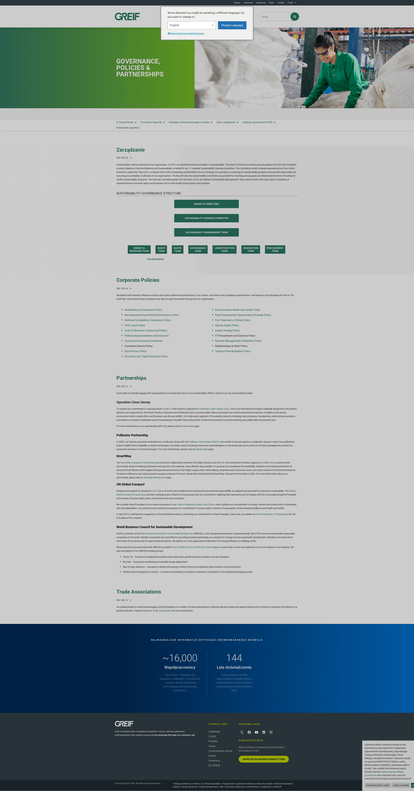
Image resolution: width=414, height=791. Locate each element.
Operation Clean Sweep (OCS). (215, 409)
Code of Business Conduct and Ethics (146, 330)
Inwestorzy (248, 3)
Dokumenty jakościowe (235, 787)
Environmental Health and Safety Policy (237, 309)
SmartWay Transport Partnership (137, 462)
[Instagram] (271, 732)
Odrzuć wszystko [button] (401, 785)
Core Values (158, 491)
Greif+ (271, 3)
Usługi (212, 746)
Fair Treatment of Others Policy (233, 320)
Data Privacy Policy (136, 351)
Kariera (237, 3)
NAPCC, (216, 442)
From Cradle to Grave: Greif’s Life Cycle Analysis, (196, 547)
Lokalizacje (261, 3)
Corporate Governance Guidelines (144, 340)
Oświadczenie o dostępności (259, 787)
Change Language (232, 25)
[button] (127, 122)
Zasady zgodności (190, 787)
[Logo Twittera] (242, 732)
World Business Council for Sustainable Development (167, 533)
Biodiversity (202, 449)
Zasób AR (277, 787)
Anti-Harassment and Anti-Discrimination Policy (152, 315)
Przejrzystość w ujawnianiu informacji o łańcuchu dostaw (247, 784)
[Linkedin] (264, 732)
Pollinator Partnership (200, 442)
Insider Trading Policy (227, 330)
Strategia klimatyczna (155, 477)
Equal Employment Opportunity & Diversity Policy (243, 315)
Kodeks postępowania (208, 787)
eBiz (221, 787)
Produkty (213, 741)
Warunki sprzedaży (212, 784)
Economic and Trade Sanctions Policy (146, 356)
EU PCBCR (214, 765)
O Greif (212, 736)
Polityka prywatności (182, 784)
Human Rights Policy (227, 325)
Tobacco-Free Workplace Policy (233, 351)
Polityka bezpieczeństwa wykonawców (147, 335)
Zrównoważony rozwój (220, 750)
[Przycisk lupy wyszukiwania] (294, 16)
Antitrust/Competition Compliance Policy (148, 320)
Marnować (188, 426)
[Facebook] (249, 732)
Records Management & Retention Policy (238, 340)
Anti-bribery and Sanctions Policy (143, 309)
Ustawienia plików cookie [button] (377, 785)
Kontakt (281, 3)
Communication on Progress (270, 514)
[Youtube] (256, 732)
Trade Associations (162, 610)
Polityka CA (198, 784)
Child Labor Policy (135, 325)
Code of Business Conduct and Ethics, (196, 504)
